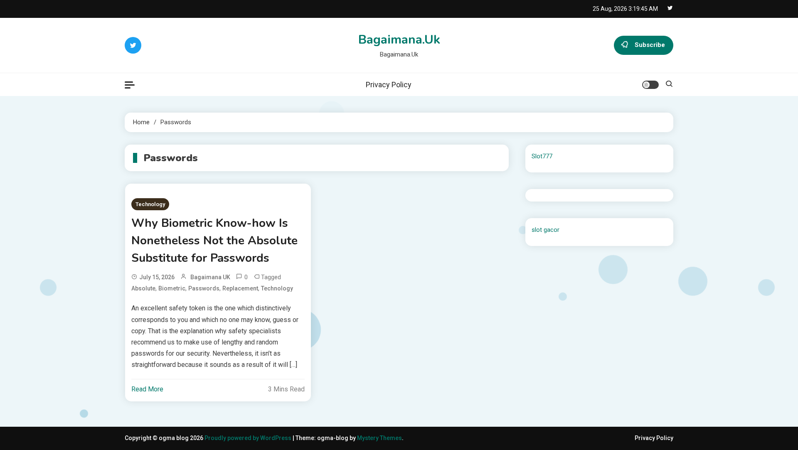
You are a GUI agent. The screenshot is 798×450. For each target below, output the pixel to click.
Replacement (240, 288)
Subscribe (650, 45)
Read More (147, 389)
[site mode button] (650, 85)
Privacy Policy (388, 84)
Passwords (203, 288)
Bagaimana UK (210, 277)
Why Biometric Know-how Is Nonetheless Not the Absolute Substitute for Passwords (214, 240)
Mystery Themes (379, 438)
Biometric (171, 288)
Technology (150, 204)
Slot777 (542, 156)
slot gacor (545, 230)
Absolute (143, 288)
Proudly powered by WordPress (248, 438)
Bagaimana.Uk (399, 39)
